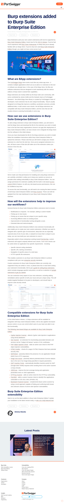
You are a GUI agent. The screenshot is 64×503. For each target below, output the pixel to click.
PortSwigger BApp (16, 82)
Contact (23, 484)
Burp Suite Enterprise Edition (17, 42)
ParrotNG (14, 377)
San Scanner (15, 340)
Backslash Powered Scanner (20, 382)
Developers (3, 484)
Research (3, 498)
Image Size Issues (16, 358)
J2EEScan (14, 370)
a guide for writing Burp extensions (43, 268)
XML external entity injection (28, 471)
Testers (2, 482)
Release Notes (4, 470)
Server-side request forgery (28, 474)
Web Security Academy (6, 495)
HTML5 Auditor (15, 349)
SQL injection (25, 468)
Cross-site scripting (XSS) (28, 467)
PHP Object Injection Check (19, 344)
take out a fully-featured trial (44, 400)
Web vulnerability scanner (7, 467)
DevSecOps (45, 239)
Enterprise (24, 35)
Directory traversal (26, 473)
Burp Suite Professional (29, 44)
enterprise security (30, 260)
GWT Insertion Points (17, 363)
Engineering (3, 499)
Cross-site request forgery (27, 470)
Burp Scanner (37, 192)
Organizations (4, 481)
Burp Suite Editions (5, 468)
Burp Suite (12, 35)
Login (59, 4)
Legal (23, 485)
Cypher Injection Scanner (19, 335)
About (23, 481)
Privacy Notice (25, 487)
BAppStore (35, 35)
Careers (23, 482)
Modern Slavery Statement (28, 488)
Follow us (33, 496)
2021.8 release (42, 42)
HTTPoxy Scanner (16, 375)
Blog (2, 496)
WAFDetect (14, 354)
